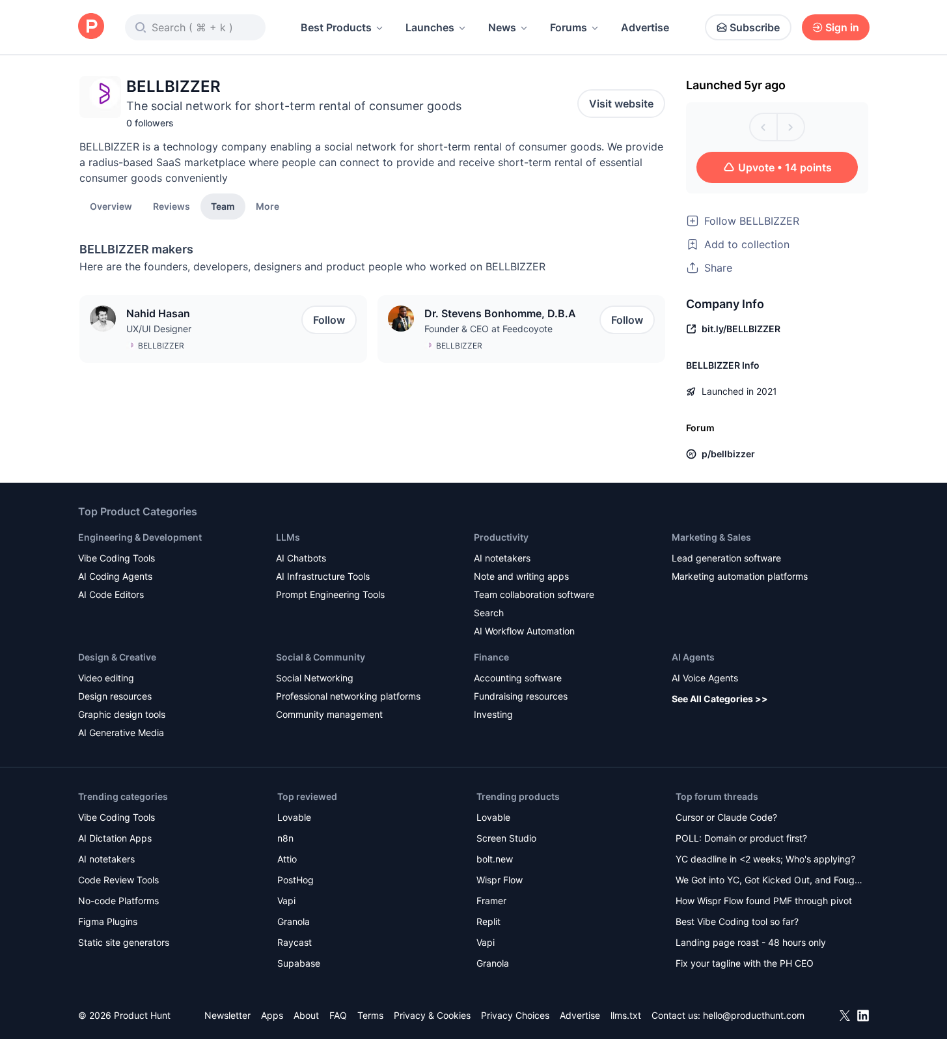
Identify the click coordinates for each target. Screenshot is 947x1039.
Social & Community (320, 656)
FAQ (338, 1015)
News (502, 27)
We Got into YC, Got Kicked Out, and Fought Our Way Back (769, 881)
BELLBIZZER (161, 345)
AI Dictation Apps (115, 838)
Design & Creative (117, 656)
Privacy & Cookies (432, 1015)
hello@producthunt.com (753, 1015)
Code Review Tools (118, 879)
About (306, 1015)
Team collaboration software (534, 594)
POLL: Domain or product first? (741, 838)
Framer (491, 900)
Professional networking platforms (348, 696)
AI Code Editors (111, 594)
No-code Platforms (118, 900)
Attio (287, 858)
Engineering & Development (140, 537)
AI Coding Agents (115, 576)
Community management (329, 714)
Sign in (842, 27)
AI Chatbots (301, 557)
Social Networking (314, 677)
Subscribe (755, 27)
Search (489, 612)
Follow (329, 319)
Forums (568, 27)
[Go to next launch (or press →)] (791, 127)
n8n (285, 838)
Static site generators (123, 942)
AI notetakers (502, 557)
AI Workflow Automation (524, 630)
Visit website (621, 103)
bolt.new (494, 858)
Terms (370, 1015)
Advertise (645, 27)
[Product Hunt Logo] (91, 27)
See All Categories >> (720, 698)
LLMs (288, 537)
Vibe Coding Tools (116, 557)
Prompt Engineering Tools (330, 594)
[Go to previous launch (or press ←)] (763, 127)
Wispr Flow (499, 879)
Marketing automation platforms (740, 576)
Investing (493, 714)
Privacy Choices (515, 1015)
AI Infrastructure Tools (323, 576)
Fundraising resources (521, 696)
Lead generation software (726, 557)
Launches (429, 27)
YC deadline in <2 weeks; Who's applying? (765, 858)
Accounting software (518, 677)
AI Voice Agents (705, 677)
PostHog (295, 879)
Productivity (501, 537)
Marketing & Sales (711, 537)
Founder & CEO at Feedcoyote (488, 328)
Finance (491, 656)
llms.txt (626, 1015)
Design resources (115, 696)
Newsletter (227, 1015)
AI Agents (693, 656)
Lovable (294, 817)
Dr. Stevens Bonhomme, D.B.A (500, 313)
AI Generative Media (121, 732)
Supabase (298, 963)
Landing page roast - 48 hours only (751, 942)
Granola (293, 921)
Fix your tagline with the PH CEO (745, 963)
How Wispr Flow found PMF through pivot (764, 900)
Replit (488, 921)
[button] (267, 205)
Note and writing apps (521, 576)
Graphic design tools (121, 714)
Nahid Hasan (158, 313)
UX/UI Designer (158, 328)
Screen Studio (506, 838)
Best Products (336, 27)
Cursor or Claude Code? (726, 817)
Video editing (106, 677)
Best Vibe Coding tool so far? (737, 921)
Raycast (294, 942)
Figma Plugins (107, 921)
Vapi (286, 900)
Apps (272, 1015)
